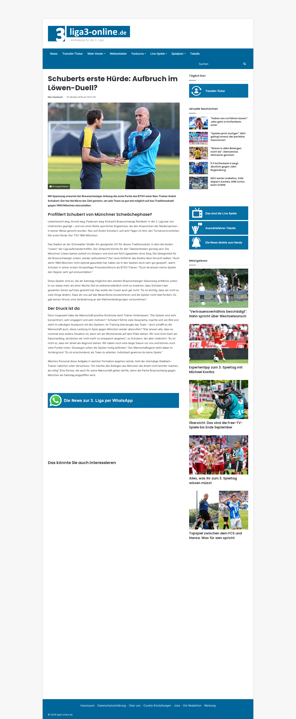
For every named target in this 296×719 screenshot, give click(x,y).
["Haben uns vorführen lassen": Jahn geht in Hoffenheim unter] (198, 123)
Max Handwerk (55, 97)
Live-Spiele (157, 53)
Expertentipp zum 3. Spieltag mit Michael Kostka (216, 369)
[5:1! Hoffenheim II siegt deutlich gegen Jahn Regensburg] (198, 168)
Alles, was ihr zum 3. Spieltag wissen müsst (213, 480)
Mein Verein (95, 53)
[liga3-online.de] (89, 34)
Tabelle (195, 53)
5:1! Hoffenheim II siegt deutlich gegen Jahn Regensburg (224, 167)
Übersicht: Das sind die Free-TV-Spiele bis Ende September (216, 425)
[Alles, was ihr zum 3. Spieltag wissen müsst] (218, 454)
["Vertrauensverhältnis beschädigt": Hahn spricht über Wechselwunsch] (218, 288)
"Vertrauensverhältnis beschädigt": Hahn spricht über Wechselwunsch (218, 313)
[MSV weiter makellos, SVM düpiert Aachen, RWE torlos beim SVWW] (198, 183)
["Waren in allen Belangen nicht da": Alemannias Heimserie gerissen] (198, 153)
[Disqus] (114, 647)
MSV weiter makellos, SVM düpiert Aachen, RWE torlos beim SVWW (228, 182)
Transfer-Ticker (72, 53)
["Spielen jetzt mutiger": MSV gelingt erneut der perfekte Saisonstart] (198, 138)
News (54, 53)
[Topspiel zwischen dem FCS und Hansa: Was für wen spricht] (218, 510)
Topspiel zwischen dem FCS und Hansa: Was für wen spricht (215, 535)
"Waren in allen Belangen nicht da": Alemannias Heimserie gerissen (226, 152)
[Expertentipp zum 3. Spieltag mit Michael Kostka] (218, 344)
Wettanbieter (118, 53)
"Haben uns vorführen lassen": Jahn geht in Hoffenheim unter (229, 122)
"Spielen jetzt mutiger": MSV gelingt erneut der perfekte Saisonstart (228, 137)
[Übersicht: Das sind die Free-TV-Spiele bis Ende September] (218, 399)
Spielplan (177, 53)
